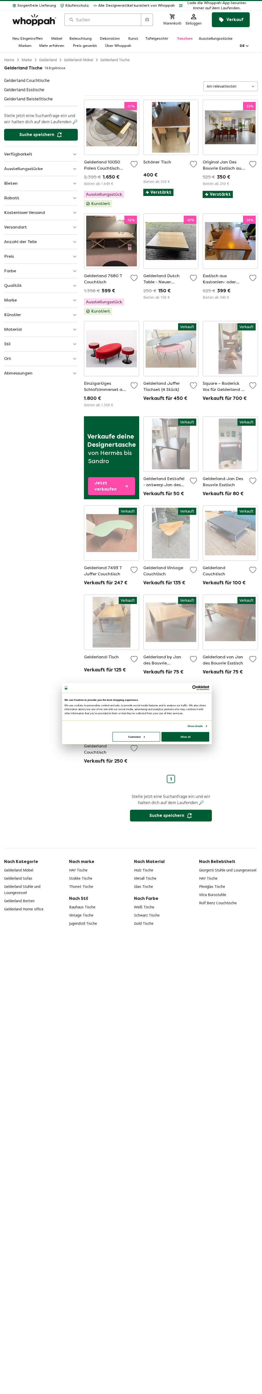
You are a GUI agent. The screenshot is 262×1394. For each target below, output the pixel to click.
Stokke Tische (80, 878)
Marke (26, 59)
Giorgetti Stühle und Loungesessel (227, 870)
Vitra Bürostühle (212, 894)
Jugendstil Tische (83, 923)
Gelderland (48, 59)
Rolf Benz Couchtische (218, 902)
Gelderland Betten (19, 900)
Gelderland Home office (23, 909)
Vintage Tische (81, 915)
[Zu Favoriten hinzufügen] (134, 164)
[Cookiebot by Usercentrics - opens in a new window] (194, 687)
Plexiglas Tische (212, 886)
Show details (195, 726)
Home (9, 59)
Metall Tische (145, 878)
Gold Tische (144, 923)
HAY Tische (78, 870)
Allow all (185, 736)
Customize (134, 736)
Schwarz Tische (147, 915)
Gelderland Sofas (18, 878)
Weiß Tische (144, 906)
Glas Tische (143, 886)
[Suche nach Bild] (147, 20)
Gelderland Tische (115, 59)
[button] (214, 6)
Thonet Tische (81, 886)
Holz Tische (143, 870)
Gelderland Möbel (78, 59)
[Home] (34, 20)
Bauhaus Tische (82, 906)
